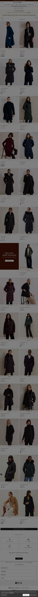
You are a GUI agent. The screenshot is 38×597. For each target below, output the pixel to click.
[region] (19, 593)
